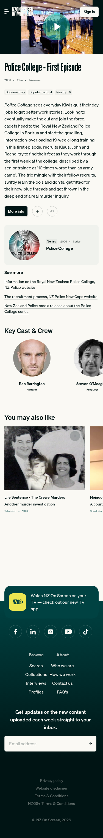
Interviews (36, 683)
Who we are (62, 665)
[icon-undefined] (37, 211)
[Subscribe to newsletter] (90, 743)
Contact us (62, 683)
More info (16, 211)
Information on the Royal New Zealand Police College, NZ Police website (49, 284)
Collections (36, 674)
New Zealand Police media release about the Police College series (47, 308)
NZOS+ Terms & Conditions (51, 803)
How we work (62, 674)
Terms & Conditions (51, 796)
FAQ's (62, 691)
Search (36, 665)
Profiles (36, 691)
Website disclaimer (51, 788)
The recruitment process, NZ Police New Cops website (51, 297)
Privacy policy (51, 780)
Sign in (89, 12)
